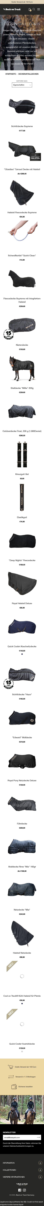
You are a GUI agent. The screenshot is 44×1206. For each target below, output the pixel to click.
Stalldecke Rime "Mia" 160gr (22, 866)
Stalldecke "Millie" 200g (22, 388)
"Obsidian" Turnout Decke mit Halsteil (22, 169)
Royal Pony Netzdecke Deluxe (22, 780)
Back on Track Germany (25, 1195)
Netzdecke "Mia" (22, 909)
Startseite (11, 74)
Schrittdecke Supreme (22, 126)
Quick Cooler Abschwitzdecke (22, 646)
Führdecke (22, 823)
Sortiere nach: (22, 81)
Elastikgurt (22, 517)
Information (9, 1163)
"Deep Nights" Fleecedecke (22, 560)
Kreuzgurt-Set (22, 474)
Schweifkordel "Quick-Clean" (22, 255)
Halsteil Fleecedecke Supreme (22, 212)
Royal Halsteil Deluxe (22, 603)
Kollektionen (9, 1170)
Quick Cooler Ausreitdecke (22, 1044)
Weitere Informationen (14, 1177)
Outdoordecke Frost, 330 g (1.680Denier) (22, 431)
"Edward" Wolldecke (22, 737)
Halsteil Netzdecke (22, 953)
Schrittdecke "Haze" (22, 694)
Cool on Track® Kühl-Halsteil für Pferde (22, 996)
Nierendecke (22, 345)
